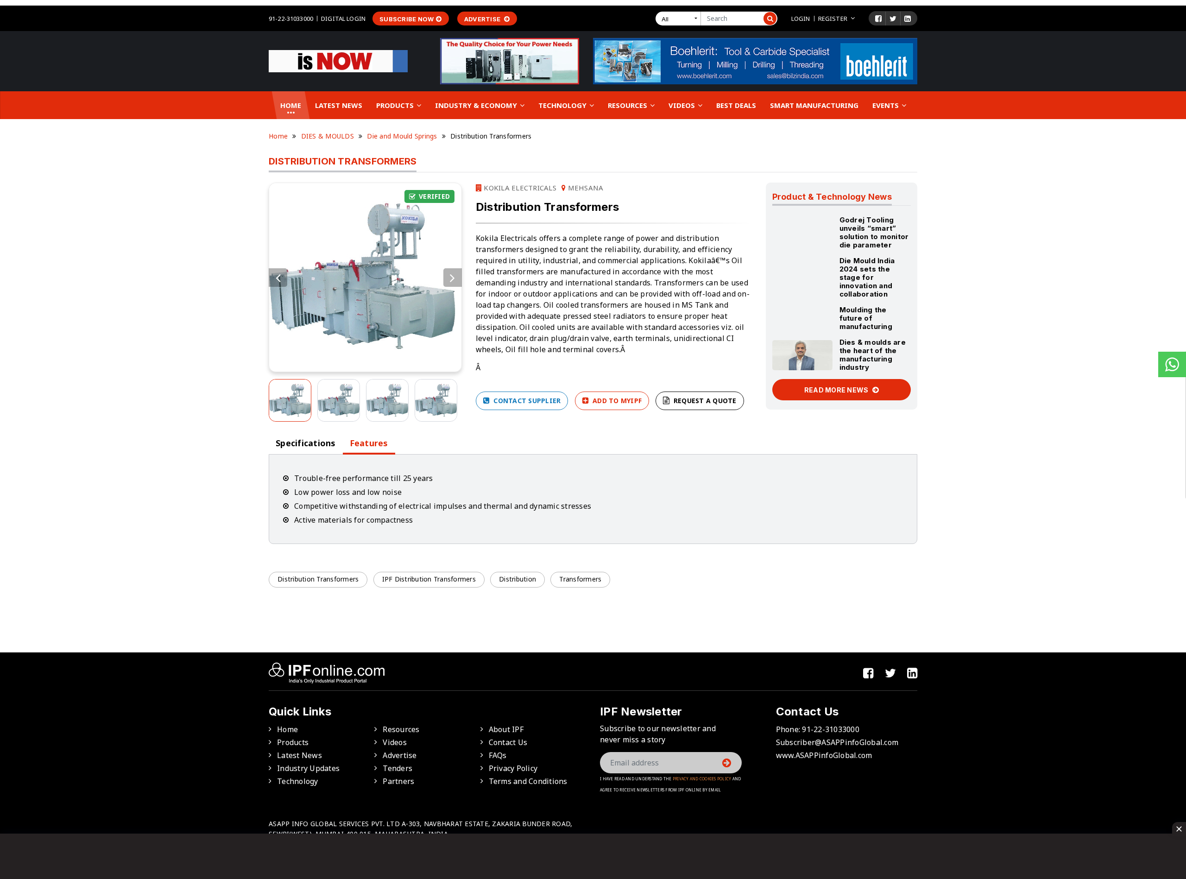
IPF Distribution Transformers (429, 579)
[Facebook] (878, 18)
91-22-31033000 (291, 18)
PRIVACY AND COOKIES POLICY (702, 778)
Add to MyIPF (616, 400)
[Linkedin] (907, 18)
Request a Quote (704, 400)
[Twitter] (893, 18)
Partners (398, 781)
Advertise (483, 19)
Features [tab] (369, 443)
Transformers (580, 579)
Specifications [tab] (306, 443)
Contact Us (508, 742)
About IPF (506, 729)
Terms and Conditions (528, 781)
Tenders (397, 768)
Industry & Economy (477, 105)
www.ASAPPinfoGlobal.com (824, 755)
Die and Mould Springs (402, 136)
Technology (563, 105)
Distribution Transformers (318, 579)
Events (886, 105)
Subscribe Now (406, 19)
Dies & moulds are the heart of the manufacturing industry (872, 355)
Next (452, 277)
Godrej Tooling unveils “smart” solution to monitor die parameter (874, 232)
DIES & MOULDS (327, 136)
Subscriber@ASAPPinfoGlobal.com (837, 742)
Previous (278, 277)
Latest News (338, 105)
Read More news (837, 390)
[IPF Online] (338, 60)
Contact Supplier (526, 400)
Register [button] (832, 18)
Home (290, 105)
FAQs (498, 755)
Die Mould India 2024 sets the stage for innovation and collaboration (867, 277)
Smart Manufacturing (814, 105)
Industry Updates (308, 768)
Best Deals (736, 105)
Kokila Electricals (519, 187)
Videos (683, 105)
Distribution (517, 579)
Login (800, 18)
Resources (628, 105)
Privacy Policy (513, 768)
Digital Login (343, 18)
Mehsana (584, 187)
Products (396, 105)
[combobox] (680, 18)
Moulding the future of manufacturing (865, 318)
